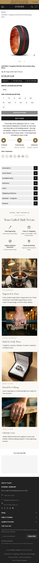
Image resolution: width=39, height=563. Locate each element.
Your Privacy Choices (19, 560)
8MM (4, 90)
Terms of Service (25, 557)
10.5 (9, 103)
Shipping (16, 554)
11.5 (21, 103)
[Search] (32, 7)
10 (3, 103)
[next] (24, 61)
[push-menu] (2, 7)
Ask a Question (6, 151)
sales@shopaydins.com (11, 500)
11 (15, 103)
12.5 (32, 103)
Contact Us (8, 554)
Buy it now (19, 118)
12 (26, 103)
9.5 (31, 98)
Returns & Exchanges (27, 554)
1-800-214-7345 (9, 495)
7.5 (9, 98)
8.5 (20, 98)
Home (3, 12)
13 (3, 107)
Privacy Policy (13, 557)
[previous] (15, 61)
